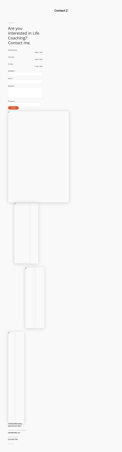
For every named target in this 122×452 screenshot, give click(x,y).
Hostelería (32, 46)
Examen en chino (35, 65)
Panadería (32, 53)
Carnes (31, 41)
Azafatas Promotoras (36, 38)
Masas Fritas (33, 51)
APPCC (10, 65)
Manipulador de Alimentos (16, 60)
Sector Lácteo (33, 63)
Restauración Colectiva (37, 60)
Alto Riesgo (33, 36)
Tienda (65, 65)
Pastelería (32, 55)
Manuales (52, 65)
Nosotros (59, 65)
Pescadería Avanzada (36, 58)
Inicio (2, 65)
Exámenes (29, 31)
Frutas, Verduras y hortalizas (39, 43)
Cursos (6, 58)
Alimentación (33, 34)
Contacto (71, 65)
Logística (32, 48)
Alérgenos (11, 63)
